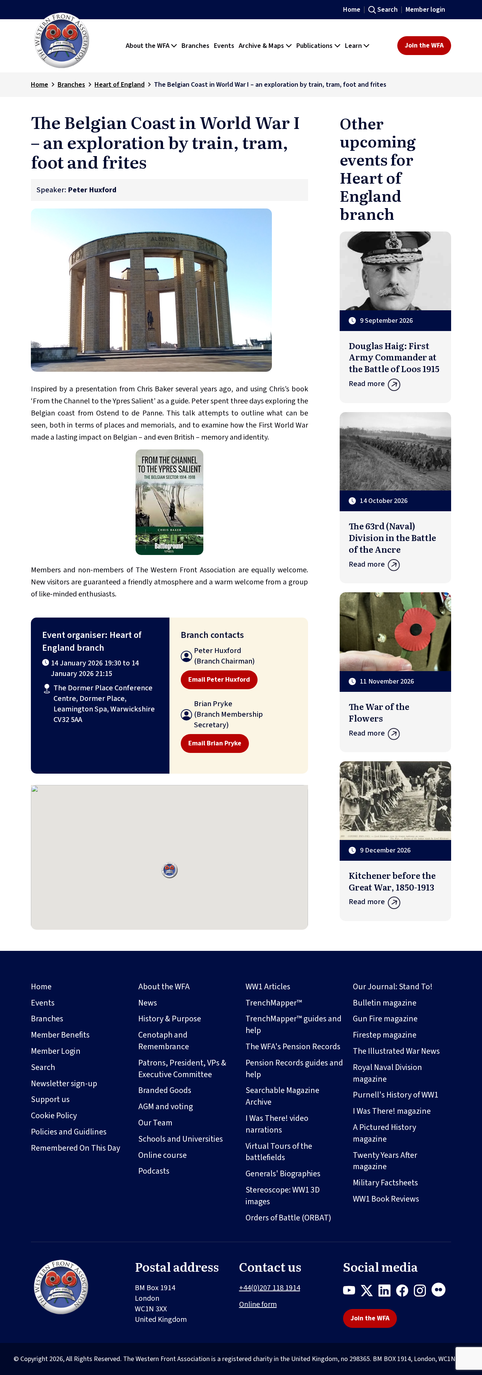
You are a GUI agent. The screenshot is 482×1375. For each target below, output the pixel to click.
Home (351, 9)
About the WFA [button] (147, 46)
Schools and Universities (180, 1139)
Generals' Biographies (283, 1174)
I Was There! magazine (392, 1111)
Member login (425, 9)
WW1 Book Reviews (386, 1199)
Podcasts (153, 1171)
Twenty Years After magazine (385, 1161)
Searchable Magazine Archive (282, 1096)
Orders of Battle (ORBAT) (288, 1218)
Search (387, 9)
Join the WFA (424, 45)
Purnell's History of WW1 (395, 1095)
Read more (367, 384)
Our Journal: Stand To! (393, 987)
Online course (162, 1155)
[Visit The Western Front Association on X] (369, 1292)
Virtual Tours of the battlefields (279, 1152)
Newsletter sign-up (64, 1084)
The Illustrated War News (396, 1051)
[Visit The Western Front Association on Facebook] (405, 1292)
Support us (50, 1099)
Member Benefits (60, 1035)
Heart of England (120, 84)
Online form (258, 1304)
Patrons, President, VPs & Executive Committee (182, 1069)
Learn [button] (353, 46)
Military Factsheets (385, 1183)
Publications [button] (314, 46)
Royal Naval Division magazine (387, 1073)
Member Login (56, 1051)
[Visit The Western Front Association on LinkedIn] (387, 1292)
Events (43, 1003)
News (147, 1003)
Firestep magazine (384, 1035)
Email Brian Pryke (214, 743)
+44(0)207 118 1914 (269, 1288)
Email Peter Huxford (219, 679)
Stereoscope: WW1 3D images (283, 1196)
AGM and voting (165, 1107)
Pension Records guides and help (294, 1069)
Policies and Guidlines (69, 1132)
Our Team (155, 1123)
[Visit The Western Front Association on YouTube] (352, 1292)
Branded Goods (164, 1090)
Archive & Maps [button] (261, 46)
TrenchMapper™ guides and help (294, 1024)
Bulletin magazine (384, 1003)
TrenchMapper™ (274, 1003)
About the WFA (164, 987)
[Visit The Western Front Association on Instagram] (423, 1292)
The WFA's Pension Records (293, 1047)
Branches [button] (195, 46)
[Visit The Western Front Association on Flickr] (441, 1292)
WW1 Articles (268, 987)
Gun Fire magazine (385, 1019)
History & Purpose (169, 1019)
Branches (71, 84)
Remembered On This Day (75, 1148)
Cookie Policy (54, 1116)
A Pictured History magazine (384, 1133)
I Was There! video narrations (277, 1124)
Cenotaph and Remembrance (163, 1041)
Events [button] (224, 46)
